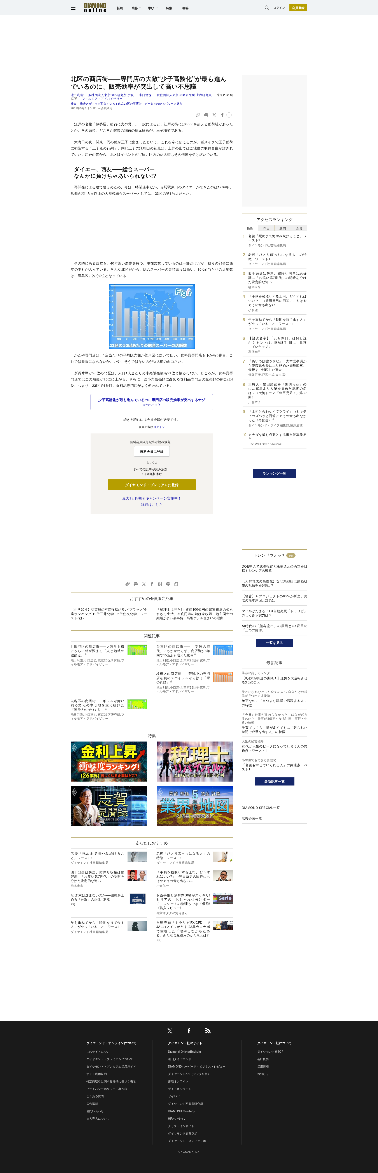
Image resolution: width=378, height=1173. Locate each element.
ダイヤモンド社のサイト (185, 1043)
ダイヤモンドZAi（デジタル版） (189, 1074)
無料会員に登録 (151, 451)
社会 (74, 103)
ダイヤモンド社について (274, 1043)
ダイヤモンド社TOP (270, 1051)
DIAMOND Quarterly (181, 1111)
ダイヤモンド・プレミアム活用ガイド (111, 1066)
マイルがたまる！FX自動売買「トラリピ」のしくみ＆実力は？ (274, 612)
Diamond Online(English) (184, 1051)
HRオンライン (177, 1118)
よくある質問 (95, 1096)
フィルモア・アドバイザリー (102, 98)
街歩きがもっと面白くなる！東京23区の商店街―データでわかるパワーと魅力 (131, 103)
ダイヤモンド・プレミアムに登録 (152, 484)
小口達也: (175, 95)
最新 (250, 228)
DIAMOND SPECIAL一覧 (261, 807)
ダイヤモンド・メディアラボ (187, 1141)
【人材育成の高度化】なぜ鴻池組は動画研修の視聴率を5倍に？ (274, 583)
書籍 (185, 8)
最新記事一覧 (274, 781)
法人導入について (98, 1118)
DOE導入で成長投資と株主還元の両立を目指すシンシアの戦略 (274, 568)
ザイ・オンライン (179, 1089)
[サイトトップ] (95, 7)
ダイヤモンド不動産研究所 (185, 1103)
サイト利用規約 (96, 1074)
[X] (170, 1031)
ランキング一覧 (274, 473)
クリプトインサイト (181, 1126)
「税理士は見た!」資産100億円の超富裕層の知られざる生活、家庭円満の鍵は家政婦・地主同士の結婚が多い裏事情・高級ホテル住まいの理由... (194, 613)
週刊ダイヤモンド (179, 1059)
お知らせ (263, 1074)
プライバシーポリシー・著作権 (106, 1089)
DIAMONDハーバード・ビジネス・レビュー (197, 1066)
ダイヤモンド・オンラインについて (111, 1043)
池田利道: (102, 95)
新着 (120, 8)
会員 (299, 228)
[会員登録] (298, 7)
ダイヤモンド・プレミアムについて (109, 1059)
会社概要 (263, 1059)
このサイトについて (99, 1051)
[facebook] (189, 1031)
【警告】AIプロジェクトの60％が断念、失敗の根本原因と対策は (274, 598)
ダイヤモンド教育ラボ (182, 1133)
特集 (169, 8)
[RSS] (208, 1031)
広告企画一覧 (252, 818)
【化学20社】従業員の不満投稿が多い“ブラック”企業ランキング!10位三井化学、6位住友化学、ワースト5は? (109, 613)
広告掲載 (92, 1103)
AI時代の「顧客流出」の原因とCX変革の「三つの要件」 (274, 627)
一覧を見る (274, 642)
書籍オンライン (178, 1081)
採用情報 (263, 1066)
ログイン (279, 7)
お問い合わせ (95, 1111)
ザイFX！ (174, 1096)
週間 (282, 228)
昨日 (266, 228)
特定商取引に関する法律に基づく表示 (111, 1081)
